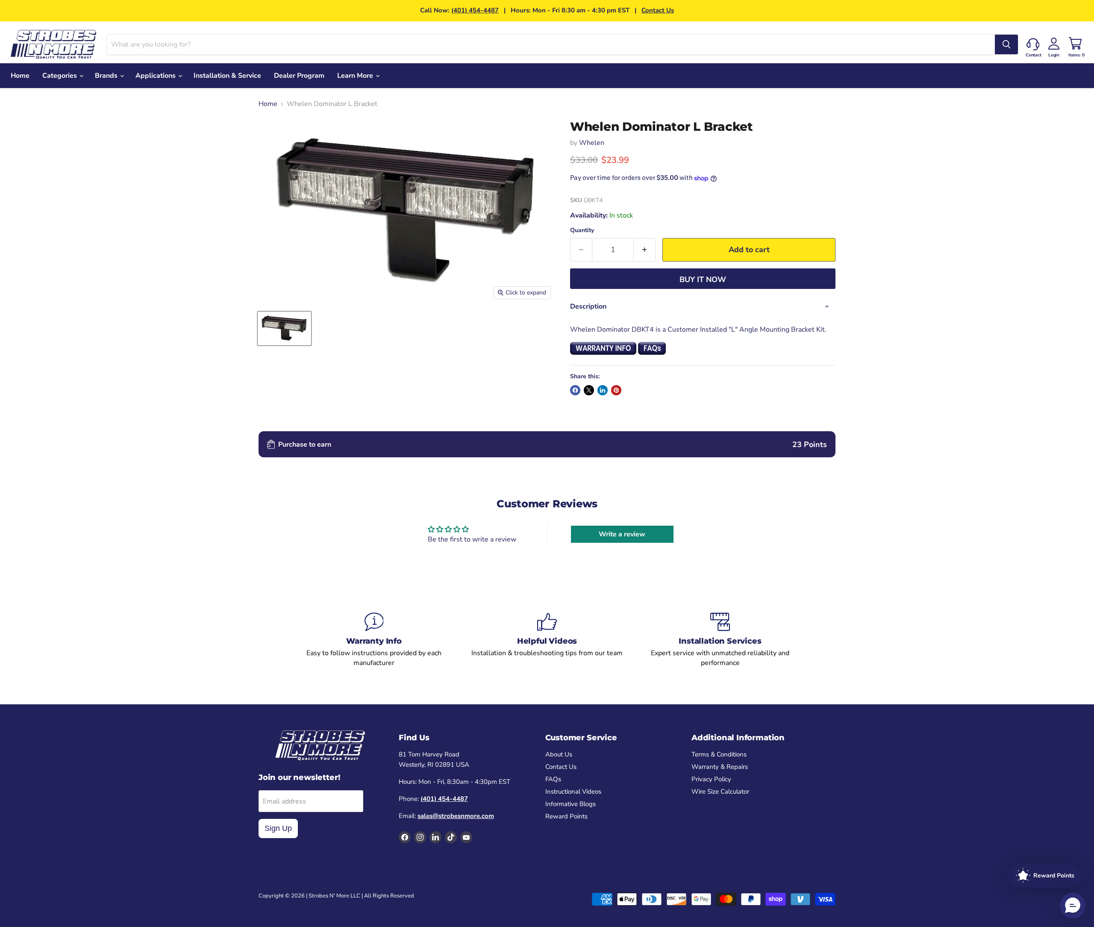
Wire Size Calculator (720, 791)
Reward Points (566, 816)
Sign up (278, 828)
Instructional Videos (573, 791)
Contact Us (657, 10)
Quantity (582, 230)
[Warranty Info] (374, 640)
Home (20, 75)
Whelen (591, 142)
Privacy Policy (711, 779)
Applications (156, 75)
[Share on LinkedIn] (602, 390)
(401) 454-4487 (475, 10)
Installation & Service (227, 75)
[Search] (1006, 44)
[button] (1072, 905)
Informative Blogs (570, 804)
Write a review (622, 534)
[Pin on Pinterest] (616, 390)
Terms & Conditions (719, 754)
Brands (107, 75)
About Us (558, 754)
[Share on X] (589, 390)
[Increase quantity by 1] (645, 250)
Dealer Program (299, 75)
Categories (60, 75)
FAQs (553, 779)
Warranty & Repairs (719, 766)
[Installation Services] (720, 640)
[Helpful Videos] (547, 640)
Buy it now (702, 279)
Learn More (356, 75)
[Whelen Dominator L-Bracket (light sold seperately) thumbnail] (284, 328)
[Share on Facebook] (575, 390)
